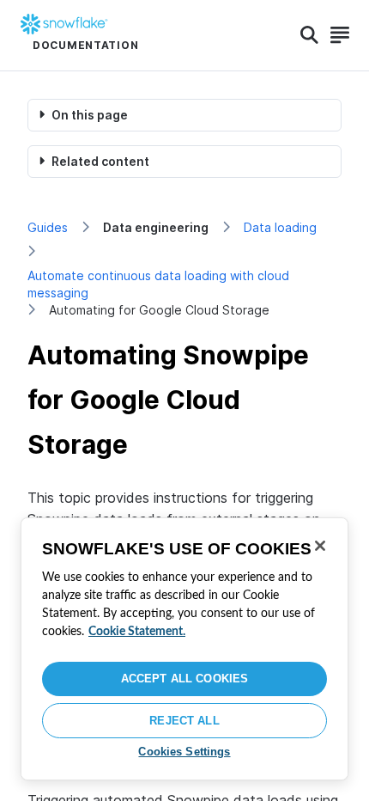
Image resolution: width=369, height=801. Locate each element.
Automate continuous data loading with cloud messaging (158, 284)
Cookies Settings (184, 751)
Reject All (184, 720)
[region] (184, 648)
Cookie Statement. (136, 632)
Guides (47, 227)
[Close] (320, 546)
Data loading (280, 227)
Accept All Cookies (184, 678)
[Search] (309, 35)
